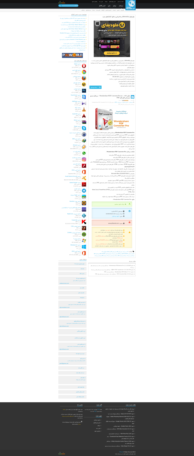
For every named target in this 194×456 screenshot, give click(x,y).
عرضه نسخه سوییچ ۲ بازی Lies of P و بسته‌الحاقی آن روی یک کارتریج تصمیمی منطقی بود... (72, 19)
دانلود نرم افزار (120, 1)
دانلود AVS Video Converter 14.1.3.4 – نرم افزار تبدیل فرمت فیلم (120, 430)
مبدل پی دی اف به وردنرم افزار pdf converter (109, 253)
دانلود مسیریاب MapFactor (74, 213)
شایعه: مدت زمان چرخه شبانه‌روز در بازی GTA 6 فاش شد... (73, 22)
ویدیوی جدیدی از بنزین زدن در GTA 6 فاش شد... (75, 37)
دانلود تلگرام (77, 188)
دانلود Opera (77, 64)
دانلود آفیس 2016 (76, 170)
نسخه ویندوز (94, 87)
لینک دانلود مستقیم (119, 204)
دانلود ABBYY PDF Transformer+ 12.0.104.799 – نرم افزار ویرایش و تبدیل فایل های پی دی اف (112, 269)
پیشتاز (79, 424)
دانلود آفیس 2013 (76, 251)
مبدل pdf (120, 253)
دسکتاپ (83, 10)
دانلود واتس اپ (77, 151)
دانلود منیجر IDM (76, 138)
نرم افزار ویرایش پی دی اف (112, 255)
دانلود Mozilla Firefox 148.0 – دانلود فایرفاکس (124, 426)
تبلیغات (106, 1)
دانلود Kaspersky (76, 220)
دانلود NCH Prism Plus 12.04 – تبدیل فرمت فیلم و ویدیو (121, 433)
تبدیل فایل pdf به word (111, 251)
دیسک (93, 10)
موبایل (114, 6)
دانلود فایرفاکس (77, 76)
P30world (121, 452)
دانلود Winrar (77, 120)
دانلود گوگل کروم (76, 70)
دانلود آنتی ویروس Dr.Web (74, 232)
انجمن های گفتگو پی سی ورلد (101, 243)
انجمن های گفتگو (112, 1)
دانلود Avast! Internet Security (73, 176)
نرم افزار (121, 6)
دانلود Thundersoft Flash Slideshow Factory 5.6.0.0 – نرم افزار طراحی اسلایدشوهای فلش (120, 437)
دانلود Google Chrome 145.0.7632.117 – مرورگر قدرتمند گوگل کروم (120, 422)
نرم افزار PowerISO (104, 240)
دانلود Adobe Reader (75, 182)
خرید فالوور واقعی (81, 331)
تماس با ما (101, 1)
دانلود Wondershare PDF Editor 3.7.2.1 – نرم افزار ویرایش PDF (118, 271)
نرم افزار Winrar (101, 236)
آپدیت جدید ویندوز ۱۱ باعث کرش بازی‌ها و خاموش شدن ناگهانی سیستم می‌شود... (72, 48)
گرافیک (102, 10)
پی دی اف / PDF (118, 102)
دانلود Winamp (77, 145)
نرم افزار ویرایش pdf (122, 255)
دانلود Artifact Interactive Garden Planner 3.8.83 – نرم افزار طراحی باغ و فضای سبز (120, 442)
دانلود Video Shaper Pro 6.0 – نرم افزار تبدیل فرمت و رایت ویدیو (119, 446)
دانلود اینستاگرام (76, 157)
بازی (109, 6)
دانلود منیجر (107, 230)
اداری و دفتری (108, 10)
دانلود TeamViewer (76, 95)
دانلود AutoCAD (76, 114)
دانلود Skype (77, 126)
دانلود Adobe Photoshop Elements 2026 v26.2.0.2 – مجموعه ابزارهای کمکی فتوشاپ (120, 417)
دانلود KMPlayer (76, 101)
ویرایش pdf (104, 255)
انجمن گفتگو (102, 6)
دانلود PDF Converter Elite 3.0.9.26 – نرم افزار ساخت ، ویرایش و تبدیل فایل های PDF (114, 274)
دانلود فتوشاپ (77, 89)
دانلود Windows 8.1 (75, 245)
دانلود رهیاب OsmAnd (75, 201)
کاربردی (122, 10)
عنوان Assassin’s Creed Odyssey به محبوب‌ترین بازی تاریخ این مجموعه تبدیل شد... (72, 40)
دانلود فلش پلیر (77, 164)
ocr (127, 251)
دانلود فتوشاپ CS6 (76, 226)
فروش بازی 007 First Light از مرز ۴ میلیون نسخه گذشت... (73, 45)
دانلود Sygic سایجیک (75, 195)
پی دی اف (124, 251)
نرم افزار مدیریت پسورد (75, 132)
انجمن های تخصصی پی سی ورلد (68, 416)
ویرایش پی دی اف (98, 255)
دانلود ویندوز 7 (77, 238)
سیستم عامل (88, 10)
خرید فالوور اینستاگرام (80, 337)
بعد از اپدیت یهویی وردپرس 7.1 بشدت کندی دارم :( (74, 43)
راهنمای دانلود (94, 1)
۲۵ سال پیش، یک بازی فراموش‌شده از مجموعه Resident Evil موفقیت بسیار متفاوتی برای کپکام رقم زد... (72, 34)
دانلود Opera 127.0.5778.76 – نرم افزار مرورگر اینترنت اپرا (121, 413)
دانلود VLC (78, 107)
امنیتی (118, 10)
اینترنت (114, 10)
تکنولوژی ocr (104, 251)
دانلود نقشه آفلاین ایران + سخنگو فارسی (71, 207)
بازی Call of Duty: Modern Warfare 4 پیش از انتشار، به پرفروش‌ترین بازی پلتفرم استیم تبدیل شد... (73, 25)
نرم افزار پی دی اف (130, 255)
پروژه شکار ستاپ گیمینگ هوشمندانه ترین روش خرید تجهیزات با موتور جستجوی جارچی (119, 410)
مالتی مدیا (98, 10)
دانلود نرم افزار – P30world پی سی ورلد (130, 5)
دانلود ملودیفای (77, 82)
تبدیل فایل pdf (119, 251)
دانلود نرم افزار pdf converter (128, 253)
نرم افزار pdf (96, 253)
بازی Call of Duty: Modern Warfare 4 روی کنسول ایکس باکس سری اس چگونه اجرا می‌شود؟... (73, 29)
